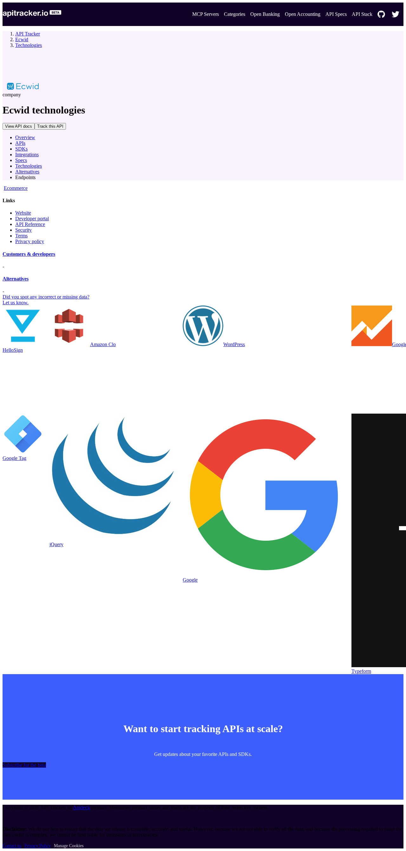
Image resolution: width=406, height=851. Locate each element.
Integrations (27, 154)
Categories (234, 14)
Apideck (81, 807)
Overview (25, 137)
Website (23, 213)
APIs (20, 143)
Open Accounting (302, 14)
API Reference (30, 224)
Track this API (50, 126)
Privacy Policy (37, 845)
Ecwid (21, 39)
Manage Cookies (68, 845)
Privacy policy (29, 241)
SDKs (21, 149)
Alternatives (27, 171)
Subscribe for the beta (24, 765)
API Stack (362, 14)
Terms (21, 235)
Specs (21, 160)
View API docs (18, 126)
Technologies (28, 45)
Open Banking (265, 14)
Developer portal (32, 218)
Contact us (12, 845)
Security (23, 230)
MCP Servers (205, 14)
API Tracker (27, 33)
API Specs (336, 14)
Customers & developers (29, 254)
